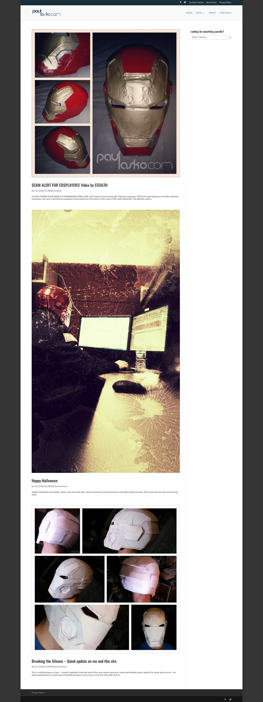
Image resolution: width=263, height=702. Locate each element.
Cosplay (57, 191)
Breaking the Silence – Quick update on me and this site (74, 661)
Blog (199, 13)
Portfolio (225, 13)
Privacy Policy (225, 3)
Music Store (211, 3)
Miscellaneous (60, 486)
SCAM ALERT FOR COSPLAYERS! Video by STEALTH (69, 185)
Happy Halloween (45, 480)
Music (189, 13)
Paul (37, 191)
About (212, 13)
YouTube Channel (196, 3)
